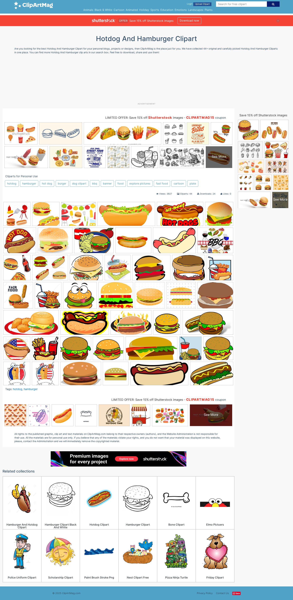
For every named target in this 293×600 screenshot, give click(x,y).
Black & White (103, 10)
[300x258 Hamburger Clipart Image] (116, 297)
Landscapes (195, 10)
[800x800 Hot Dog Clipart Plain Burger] (167, 324)
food (121, 183)
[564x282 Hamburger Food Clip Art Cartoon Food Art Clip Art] (31, 324)
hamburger (29, 183)
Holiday (144, 10)
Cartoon (119, 10)
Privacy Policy (205, 593)
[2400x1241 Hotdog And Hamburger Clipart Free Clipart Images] (151, 350)
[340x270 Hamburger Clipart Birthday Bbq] (78, 215)
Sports (154, 10)
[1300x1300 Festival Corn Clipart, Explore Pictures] (18, 297)
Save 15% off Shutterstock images (263, 115)
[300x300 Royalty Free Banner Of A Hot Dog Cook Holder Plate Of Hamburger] (45, 375)
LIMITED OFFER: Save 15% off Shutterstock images (147, 399)
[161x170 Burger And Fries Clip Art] (17, 269)
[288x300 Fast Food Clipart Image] (220, 268)
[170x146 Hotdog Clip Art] (108, 350)
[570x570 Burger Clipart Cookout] (17, 215)
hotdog (11, 183)
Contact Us (222, 593)
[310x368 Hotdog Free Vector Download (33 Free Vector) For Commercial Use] (190, 350)
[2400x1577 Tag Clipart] (81, 375)
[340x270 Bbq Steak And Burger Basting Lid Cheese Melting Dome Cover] (215, 242)
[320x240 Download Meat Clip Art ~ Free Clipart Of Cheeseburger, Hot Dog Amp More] (151, 269)
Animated (132, 10)
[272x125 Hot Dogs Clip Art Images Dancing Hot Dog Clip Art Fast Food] (159, 375)
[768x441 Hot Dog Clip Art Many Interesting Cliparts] (85, 324)
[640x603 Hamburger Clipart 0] (219, 215)
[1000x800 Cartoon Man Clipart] (50, 269)
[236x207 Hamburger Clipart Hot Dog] (20, 242)
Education (166, 10)
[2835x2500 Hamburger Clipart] (80, 297)
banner (107, 183)
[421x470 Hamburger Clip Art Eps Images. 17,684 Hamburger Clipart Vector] (48, 297)
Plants (208, 10)
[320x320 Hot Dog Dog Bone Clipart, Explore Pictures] (17, 350)
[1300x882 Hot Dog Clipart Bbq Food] (131, 324)
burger (62, 183)
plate (193, 183)
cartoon (179, 183)
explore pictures (139, 183)
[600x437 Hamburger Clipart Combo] (93, 242)
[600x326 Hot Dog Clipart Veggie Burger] (208, 324)
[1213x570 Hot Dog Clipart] (126, 215)
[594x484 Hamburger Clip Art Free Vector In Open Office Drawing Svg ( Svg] (215, 296)
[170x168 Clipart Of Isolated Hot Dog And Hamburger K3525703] (46, 215)
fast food (162, 183)
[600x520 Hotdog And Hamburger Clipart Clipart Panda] (75, 350)
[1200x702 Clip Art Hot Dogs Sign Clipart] (180, 215)
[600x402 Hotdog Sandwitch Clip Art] (174, 242)
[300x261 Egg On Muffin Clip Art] (188, 269)
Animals (88, 10)
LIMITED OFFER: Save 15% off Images (144, 117)
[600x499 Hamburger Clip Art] (55, 242)
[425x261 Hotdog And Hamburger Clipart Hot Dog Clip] (211, 375)
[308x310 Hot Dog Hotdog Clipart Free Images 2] (45, 350)
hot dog (47, 183)
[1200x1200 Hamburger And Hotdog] (181, 297)
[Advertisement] (146, 79)
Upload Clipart (202, 4)
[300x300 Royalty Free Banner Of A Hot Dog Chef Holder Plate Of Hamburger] (17, 375)
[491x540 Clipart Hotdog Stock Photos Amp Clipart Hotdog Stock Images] (117, 269)
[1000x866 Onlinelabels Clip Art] (218, 349)
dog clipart (79, 183)
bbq (94, 183)
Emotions (181, 10)
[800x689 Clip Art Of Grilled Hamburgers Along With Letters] (86, 269)
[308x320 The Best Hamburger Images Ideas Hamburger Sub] (115, 375)
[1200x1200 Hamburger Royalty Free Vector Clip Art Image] (149, 297)
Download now (189, 20)
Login (189, 4)
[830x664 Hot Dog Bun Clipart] (133, 242)
